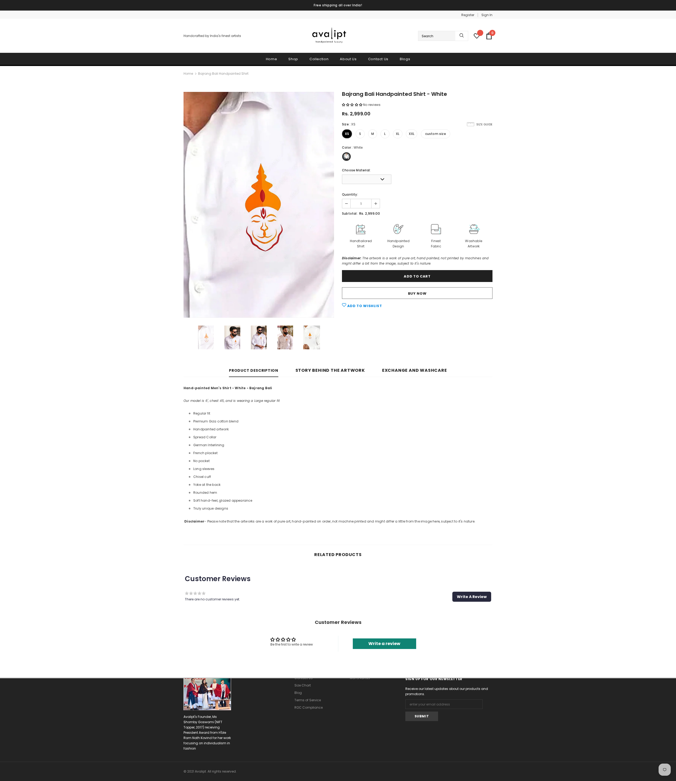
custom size (435, 133)
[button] (352, 104)
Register (467, 15)
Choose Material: (356, 170)
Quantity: (350, 194)
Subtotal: (350, 213)
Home (188, 73)
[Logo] (329, 36)
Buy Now (417, 293)
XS (347, 133)
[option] (259, 205)
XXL (412, 133)
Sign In (486, 15)
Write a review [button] (384, 644)
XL (397, 133)
